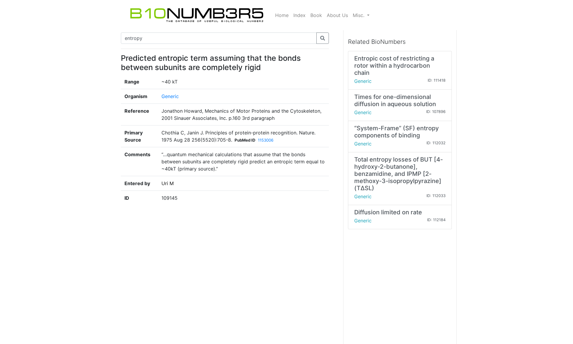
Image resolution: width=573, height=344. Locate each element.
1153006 (265, 140)
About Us (337, 15)
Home (282, 15)
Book (316, 15)
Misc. (359, 15)
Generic (170, 96)
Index (299, 15)
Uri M (167, 183)
